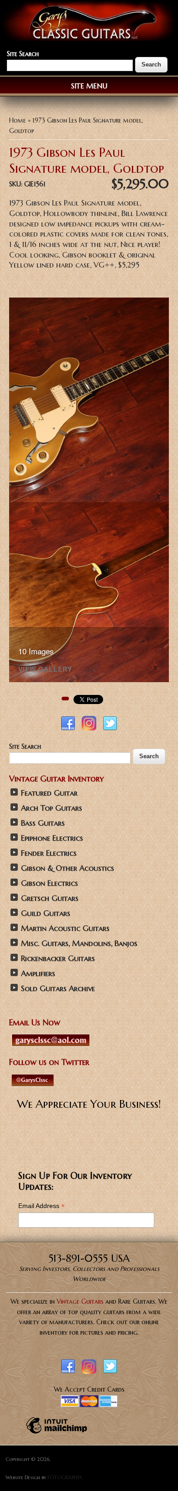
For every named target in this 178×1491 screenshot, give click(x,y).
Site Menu (89, 86)
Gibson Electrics (49, 883)
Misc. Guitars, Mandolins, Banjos (79, 943)
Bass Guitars (43, 823)
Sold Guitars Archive (58, 988)
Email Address (41, 1206)
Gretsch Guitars (50, 898)
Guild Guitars (45, 913)
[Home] (89, 38)
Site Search (23, 54)
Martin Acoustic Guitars (65, 928)
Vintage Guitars (80, 1301)
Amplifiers (38, 973)
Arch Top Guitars (51, 808)
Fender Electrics (49, 853)
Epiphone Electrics (52, 838)
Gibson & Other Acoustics (67, 868)
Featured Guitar (49, 793)
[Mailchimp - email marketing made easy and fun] (56, 1433)
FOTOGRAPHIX (65, 1477)
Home (17, 120)
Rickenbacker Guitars (58, 958)
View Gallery (45, 670)
